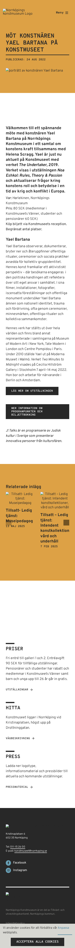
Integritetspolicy (15, 923)
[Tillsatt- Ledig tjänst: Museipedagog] (20, 494)
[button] (9, 522)
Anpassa (64, 928)
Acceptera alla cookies (37, 942)
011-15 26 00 (17, 846)
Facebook (19, 863)
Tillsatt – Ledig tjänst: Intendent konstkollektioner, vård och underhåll (57, 528)
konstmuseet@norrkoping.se (30, 851)
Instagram (20, 870)
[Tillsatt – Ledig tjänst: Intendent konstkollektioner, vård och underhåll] (54, 494)
